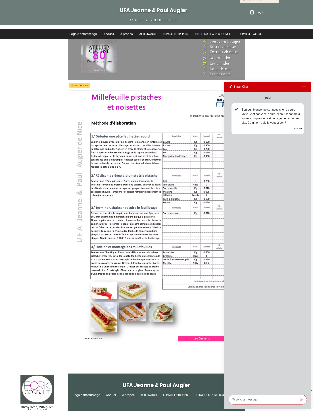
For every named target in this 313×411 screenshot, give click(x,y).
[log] (267, 242)
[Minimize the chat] (304, 87)
